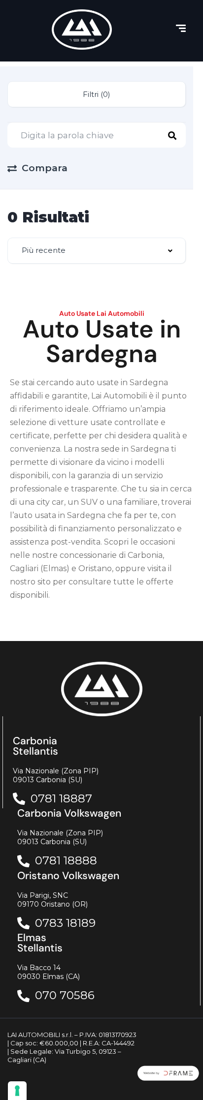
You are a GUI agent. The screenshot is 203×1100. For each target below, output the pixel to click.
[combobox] (96, 251)
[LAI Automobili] (82, 29)
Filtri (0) (96, 94)
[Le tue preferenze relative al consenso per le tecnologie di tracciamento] (17, 1090)
